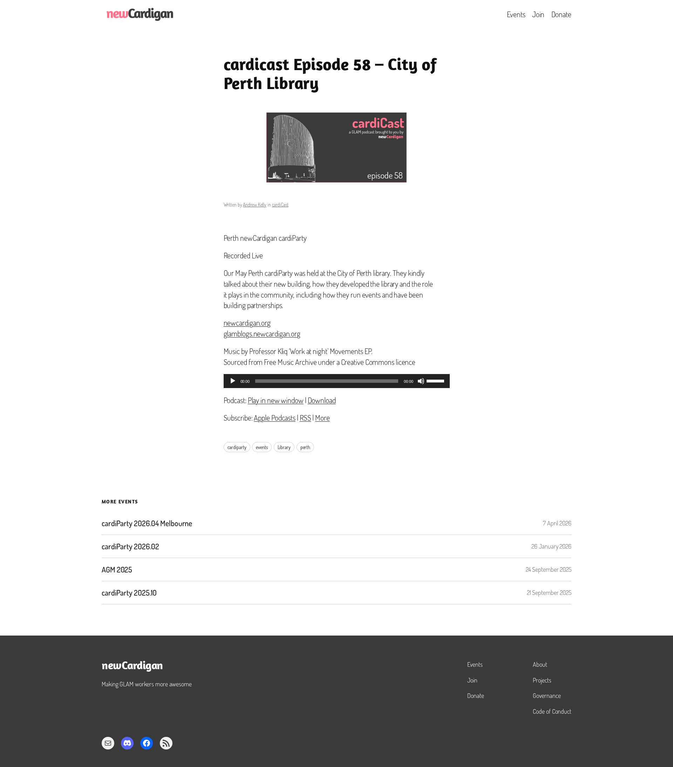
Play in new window (276, 400)
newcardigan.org (247, 322)
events (261, 447)
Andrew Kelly (254, 205)
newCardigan (132, 666)
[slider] (436, 380)
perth (305, 447)
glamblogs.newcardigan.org (262, 333)
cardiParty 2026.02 (130, 546)
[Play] (232, 381)
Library (284, 447)
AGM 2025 (117, 569)
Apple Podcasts (274, 417)
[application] (337, 381)
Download (322, 400)
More (322, 417)
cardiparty (236, 447)
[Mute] (420, 381)
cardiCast (280, 205)
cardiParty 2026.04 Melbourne (147, 523)
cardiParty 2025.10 (129, 592)
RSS (305, 417)
